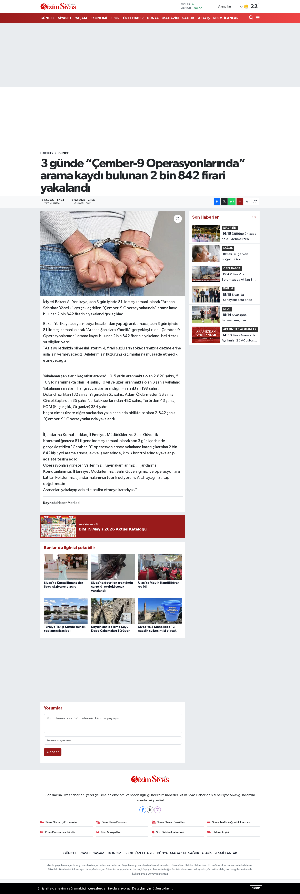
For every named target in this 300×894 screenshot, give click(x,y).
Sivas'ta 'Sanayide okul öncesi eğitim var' (238, 298)
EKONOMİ (98, 18)
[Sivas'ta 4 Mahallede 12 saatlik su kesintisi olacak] (160, 611)
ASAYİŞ (204, 18)
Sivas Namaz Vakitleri (171, 822)
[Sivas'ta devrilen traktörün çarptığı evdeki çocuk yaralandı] (113, 567)
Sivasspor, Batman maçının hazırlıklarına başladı (237, 318)
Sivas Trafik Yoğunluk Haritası (231, 822)
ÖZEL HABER (133, 18)
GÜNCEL (47, 18)
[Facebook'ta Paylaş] (217, 201)
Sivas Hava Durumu (114, 822)
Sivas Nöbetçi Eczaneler (61, 822)
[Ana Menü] (257, 18)
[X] (150, 809)
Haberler (46, 153)
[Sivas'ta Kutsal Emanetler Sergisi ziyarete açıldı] (66, 567)
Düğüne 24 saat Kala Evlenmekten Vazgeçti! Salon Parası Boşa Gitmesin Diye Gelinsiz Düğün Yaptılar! (239, 237)
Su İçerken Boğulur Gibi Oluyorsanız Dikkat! (236, 257)
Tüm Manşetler (111, 832)
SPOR (114, 18)
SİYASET (65, 18)
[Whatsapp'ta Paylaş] (232, 201)
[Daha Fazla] (240, 201)
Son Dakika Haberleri (170, 832)
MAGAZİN (170, 18)
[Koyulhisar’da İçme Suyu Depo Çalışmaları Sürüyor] (113, 611)
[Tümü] (254, 217)
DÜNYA (153, 18)
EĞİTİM (228, 288)
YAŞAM (81, 18)
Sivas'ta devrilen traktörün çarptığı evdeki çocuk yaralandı (112, 586)
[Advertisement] (150, 55)
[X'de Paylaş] (224, 201)
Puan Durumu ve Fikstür (60, 832)
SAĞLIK (188, 18)
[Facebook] (142, 809)
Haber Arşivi (221, 832)
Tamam (256, 888)
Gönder (53, 752)
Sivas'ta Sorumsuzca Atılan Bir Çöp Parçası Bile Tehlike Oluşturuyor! (238, 277)
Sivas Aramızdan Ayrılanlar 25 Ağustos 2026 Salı (239, 338)
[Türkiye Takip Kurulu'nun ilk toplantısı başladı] (66, 611)
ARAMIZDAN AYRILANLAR (239, 329)
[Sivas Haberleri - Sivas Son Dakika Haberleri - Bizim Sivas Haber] (58, 6)
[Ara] (251, 18)
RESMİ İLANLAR (225, 18)
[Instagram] (157, 809)
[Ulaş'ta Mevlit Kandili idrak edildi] (160, 567)
